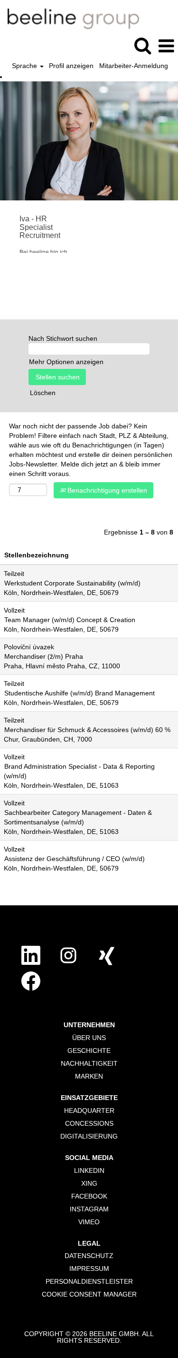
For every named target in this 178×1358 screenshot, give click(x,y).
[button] (166, 45)
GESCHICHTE (89, 1050)
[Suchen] (142, 45)
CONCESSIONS (89, 1123)
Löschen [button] (43, 392)
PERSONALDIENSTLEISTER (89, 1281)
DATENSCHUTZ (89, 1255)
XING (89, 1183)
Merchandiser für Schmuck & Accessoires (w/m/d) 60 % (87, 730)
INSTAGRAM (89, 1209)
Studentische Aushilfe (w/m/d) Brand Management (79, 693)
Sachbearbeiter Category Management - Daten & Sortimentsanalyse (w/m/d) (78, 817)
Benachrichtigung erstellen (106, 490)
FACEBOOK (89, 1196)
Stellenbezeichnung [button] (36, 555)
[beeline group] (70, 18)
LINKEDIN (89, 1170)
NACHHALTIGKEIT (89, 1063)
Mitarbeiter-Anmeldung (133, 65)
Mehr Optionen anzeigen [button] (66, 362)
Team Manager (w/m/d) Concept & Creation (69, 620)
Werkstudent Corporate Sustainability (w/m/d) (72, 583)
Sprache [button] (25, 65)
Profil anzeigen (71, 65)
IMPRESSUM (89, 1268)
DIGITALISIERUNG (89, 1136)
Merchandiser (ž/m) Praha (43, 656)
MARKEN (89, 1076)
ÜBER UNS (89, 1037)
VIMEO (89, 1222)
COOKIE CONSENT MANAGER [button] (89, 1294)
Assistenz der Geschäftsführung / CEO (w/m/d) (74, 858)
